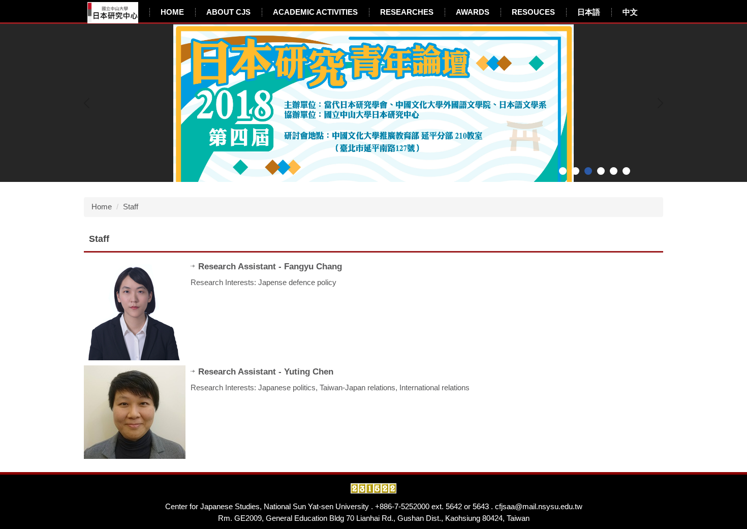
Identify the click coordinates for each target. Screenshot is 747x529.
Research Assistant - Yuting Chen (265, 371)
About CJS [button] (228, 12)
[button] (89, 103)
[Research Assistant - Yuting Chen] (134, 412)
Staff (130, 206)
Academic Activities (315, 12)
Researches (406, 12)
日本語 (588, 12)
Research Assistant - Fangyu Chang (270, 266)
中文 (630, 12)
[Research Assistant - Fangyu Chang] (134, 310)
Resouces (533, 12)
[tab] (562, 171)
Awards (472, 12)
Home (172, 12)
